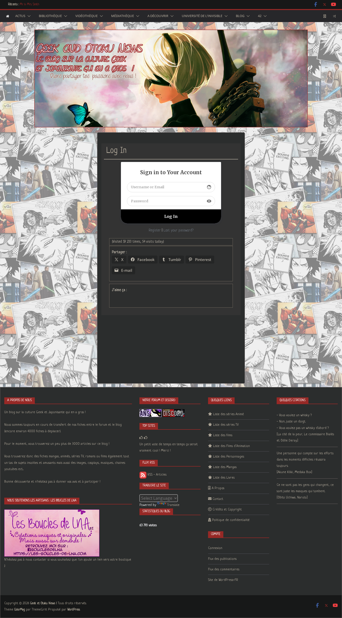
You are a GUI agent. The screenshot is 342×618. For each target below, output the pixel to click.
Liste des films (222, 435)
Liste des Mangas (225, 467)
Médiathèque (122, 16)
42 (259, 16)
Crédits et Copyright (227, 509)
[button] (28, 16)
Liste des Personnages (228, 457)
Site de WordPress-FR (223, 580)
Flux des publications (222, 559)
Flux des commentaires (223, 569)
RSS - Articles (156, 475)
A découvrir (157, 16)
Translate (173, 505)
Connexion (215, 548)
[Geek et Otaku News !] (7, 16)
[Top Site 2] (141, 438)
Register (155, 230)
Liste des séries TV (226, 425)
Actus (20, 16)
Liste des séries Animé (228, 414)
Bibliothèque (50, 16)
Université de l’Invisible (202, 16)
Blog (240, 16)
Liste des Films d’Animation (231, 446)
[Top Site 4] (145, 438)
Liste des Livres (224, 478)
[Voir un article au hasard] (334, 16)
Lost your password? (178, 230)
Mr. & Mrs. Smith (29, 4)
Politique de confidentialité (231, 520)
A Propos (218, 488)
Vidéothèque (86, 16)
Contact (218, 499)
